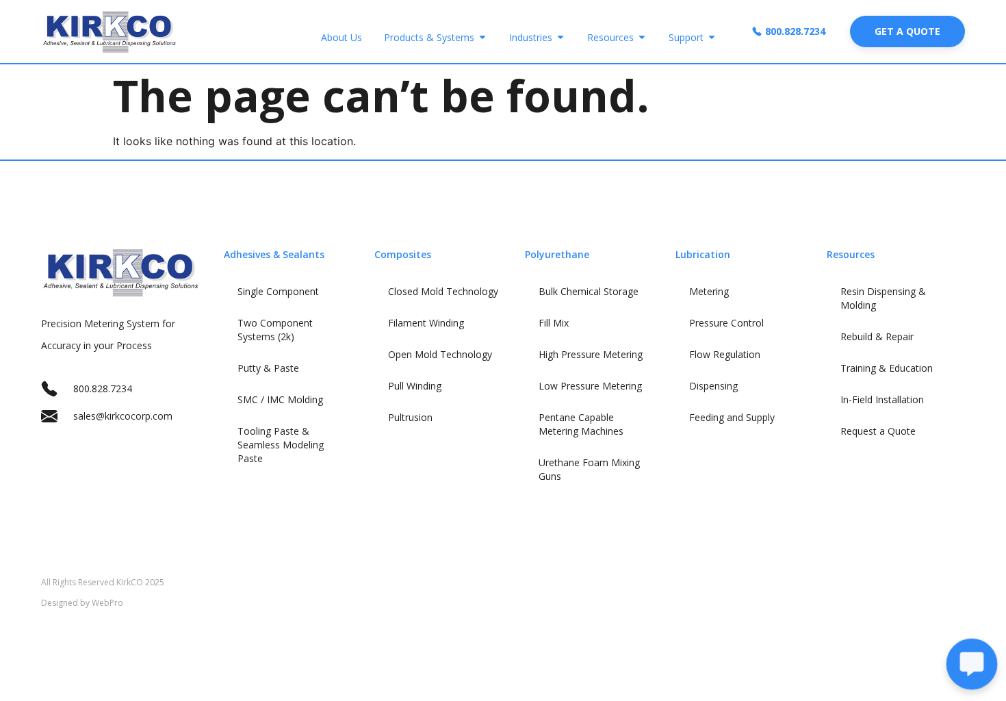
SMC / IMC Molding (280, 399)
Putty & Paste (268, 367)
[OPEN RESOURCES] (642, 37)
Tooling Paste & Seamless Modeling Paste (280, 444)
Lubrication (702, 254)
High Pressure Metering (591, 354)
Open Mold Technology (440, 354)
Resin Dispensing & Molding (883, 298)
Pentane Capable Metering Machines (581, 424)
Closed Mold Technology (443, 291)
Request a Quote (878, 430)
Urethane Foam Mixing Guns (589, 469)
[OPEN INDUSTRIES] (560, 37)
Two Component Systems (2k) (275, 329)
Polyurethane (557, 254)
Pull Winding (414, 385)
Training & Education (886, 367)
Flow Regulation (724, 354)
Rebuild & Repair (877, 336)
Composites (402, 254)
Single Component (278, 291)
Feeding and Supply (732, 417)
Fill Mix (554, 322)
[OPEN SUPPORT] (712, 37)
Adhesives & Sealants (274, 254)
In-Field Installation (882, 399)
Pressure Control (726, 322)
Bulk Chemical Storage (589, 291)
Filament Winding (426, 322)
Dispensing (713, 385)
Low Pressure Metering (590, 385)
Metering (709, 291)
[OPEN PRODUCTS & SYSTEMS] (482, 37)
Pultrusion (410, 417)
